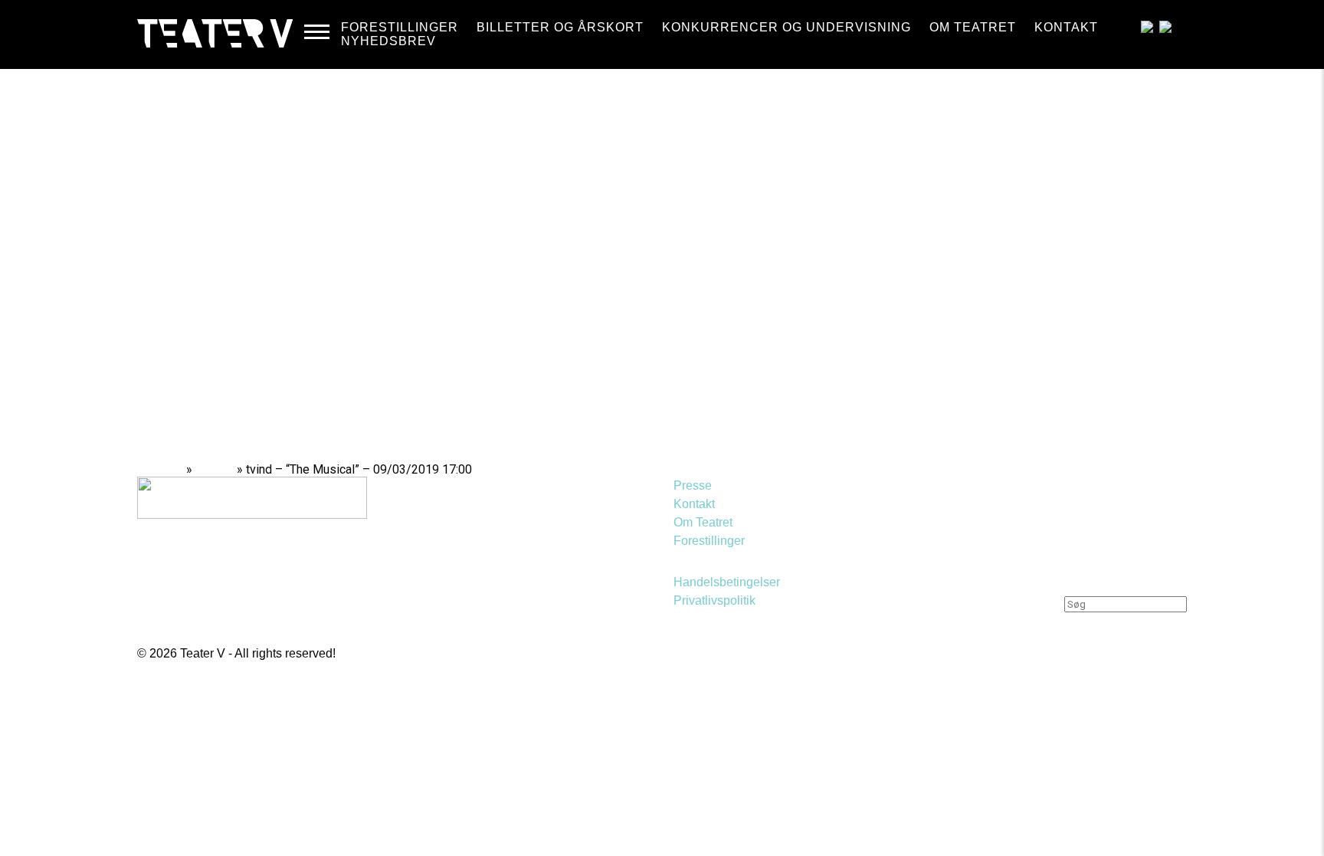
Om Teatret (702, 522)
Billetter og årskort (560, 27)
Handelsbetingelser (726, 582)
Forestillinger (399, 27)
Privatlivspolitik (714, 600)
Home (166, 469)
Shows (214, 469)
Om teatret (972, 27)
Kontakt (1066, 27)
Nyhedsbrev (388, 41)
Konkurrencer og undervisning (786, 27)
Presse (692, 485)
